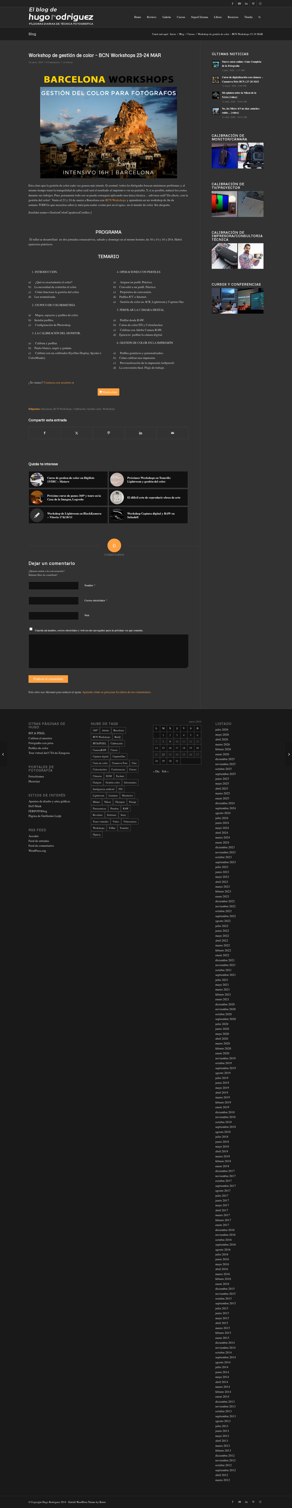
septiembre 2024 (225, 808)
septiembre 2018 (225, 1127)
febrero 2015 (223, 1333)
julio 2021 (221, 980)
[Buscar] (259, 17)
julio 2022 (221, 926)
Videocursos (129, 821)
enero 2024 (222, 842)
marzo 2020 (222, 1043)
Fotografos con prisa (41, 743)
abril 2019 (221, 1092)
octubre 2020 (223, 1014)
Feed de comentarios (41, 845)
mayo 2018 (222, 1146)
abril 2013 (221, 1441)
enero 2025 (222, 798)
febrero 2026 (223, 749)
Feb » (165, 771)
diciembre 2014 (225, 1342)
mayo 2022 (222, 936)
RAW (125, 808)
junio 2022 (222, 931)
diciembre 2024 (225, 803)
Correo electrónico (95, 600)
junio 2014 (222, 1372)
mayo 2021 (222, 984)
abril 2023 (221, 882)
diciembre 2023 (225, 847)
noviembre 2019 (225, 1058)
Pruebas (114, 808)
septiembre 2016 (225, 1244)
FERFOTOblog (38, 811)
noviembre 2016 (225, 1235)
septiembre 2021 (225, 975)
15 (163, 748)
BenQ (117, 737)
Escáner (120, 776)
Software (111, 815)
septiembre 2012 (225, 1470)
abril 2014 (221, 1382)
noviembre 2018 (225, 1117)
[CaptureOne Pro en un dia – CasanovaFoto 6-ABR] (288, 754)
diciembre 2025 (225, 759)
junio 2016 (222, 1259)
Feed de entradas (39, 841)
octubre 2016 (223, 1240)
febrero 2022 (223, 950)
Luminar (113, 795)
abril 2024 (221, 832)
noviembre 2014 (225, 1347)
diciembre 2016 (225, 1230)
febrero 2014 (223, 1392)
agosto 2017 (223, 1190)
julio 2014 (221, 1367)
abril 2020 (221, 1038)
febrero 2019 (223, 1102)
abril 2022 (221, 940)
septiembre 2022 (225, 916)
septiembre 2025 (225, 774)
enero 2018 (222, 1166)
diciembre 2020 (225, 1004)
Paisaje (132, 801)
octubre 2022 (223, 911)
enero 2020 (222, 1053)
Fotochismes (36, 776)
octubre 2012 (223, 1465)
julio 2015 (221, 1308)
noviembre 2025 (225, 764)
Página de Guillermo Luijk (45, 816)
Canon (114, 750)
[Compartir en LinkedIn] (140, 433)
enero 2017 (222, 1225)
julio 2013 (221, 1426)
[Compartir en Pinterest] (109, 433)
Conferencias (118, 769)
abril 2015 (221, 1323)
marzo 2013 (222, 1446)
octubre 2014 (223, 1352)
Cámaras (97, 776)
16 (170, 748)
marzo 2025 (222, 793)
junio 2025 (222, 779)
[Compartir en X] (77, 433)
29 (163, 761)
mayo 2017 (222, 1205)
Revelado (98, 815)
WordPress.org (37, 851)
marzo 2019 (222, 1097)
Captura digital (100, 756)
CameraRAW (99, 750)
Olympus (120, 801)
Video (116, 821)
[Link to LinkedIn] (246, 3)
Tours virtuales (100, 821)
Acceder (34, 836)
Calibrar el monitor (40, 738)
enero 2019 (222, 1107)
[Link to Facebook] (232, 3)
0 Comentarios (53, 62)
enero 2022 (222, 955)
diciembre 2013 (225, 1401)
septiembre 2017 (225, 1186)
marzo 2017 (222, 1215)
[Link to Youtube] (239, 3)
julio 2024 (221, 818)
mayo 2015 (222, 1318)
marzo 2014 (222, 1387)
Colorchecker (100, 769)
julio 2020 (221, 1024)
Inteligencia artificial (103, 789)
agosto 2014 (223, 1362)
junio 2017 (222, 1200)
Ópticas (97, 834)
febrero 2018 (223, 1161)
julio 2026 (221, 729)
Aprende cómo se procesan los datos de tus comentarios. (116, 692)
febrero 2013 (223, 1450)
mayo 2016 (222, 1264)
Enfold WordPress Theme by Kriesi (87, 1502)
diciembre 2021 (225, 960)
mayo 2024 (222, 828)
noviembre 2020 (225, 1009)
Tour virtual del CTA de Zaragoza (49, 753)
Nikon (107, 801)
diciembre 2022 (225, 901)
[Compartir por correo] (172, 433)
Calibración (79, 409)
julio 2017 (221, 1195)
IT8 (121, 789)
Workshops (109, 409)
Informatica (130, 782)
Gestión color (94, 409)
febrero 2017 (223, 1220)
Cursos (69, 62)
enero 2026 (222, 754)
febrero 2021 (223, 994)
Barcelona (46, 409)
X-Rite (112, 828)
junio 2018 (222, 1142)
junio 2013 (222, 1431)
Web (86, 615)
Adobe (105, 730)
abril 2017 (221, 1210)
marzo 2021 (222, 989)
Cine (134, 763)
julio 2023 (221, 867)
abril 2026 (221, 739)
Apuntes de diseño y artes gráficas (49, 801)
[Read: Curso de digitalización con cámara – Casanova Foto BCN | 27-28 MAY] (216, 80)
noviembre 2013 (225, 1406)
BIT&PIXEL (99, 743)
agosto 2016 (223, 1249)
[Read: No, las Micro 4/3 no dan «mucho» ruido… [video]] (216, 111)
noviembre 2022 (225, 906)
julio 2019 (221, 1078)
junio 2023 (222, 872)
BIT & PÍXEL (37, 733)
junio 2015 (222, 1313)
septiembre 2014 (225, 1357)
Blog (32, 34)
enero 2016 (222, 1284)
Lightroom (98, 795)
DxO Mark (35, 806)
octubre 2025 (223, 769)
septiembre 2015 (225, 1303)
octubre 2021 (223, 970)
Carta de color (100, 763)
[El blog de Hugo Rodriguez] (61, 17)
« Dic (156, 771)
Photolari (34, 781)
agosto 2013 (223, 1421)
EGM (109, 776)
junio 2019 (222, 1083)
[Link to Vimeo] (253, 3)
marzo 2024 (222, 837)
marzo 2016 (222, 1274)
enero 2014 (222, 1396)
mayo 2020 (222, 1034)
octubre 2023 (223, 857)
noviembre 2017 (225, 1176)
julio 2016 (221, 1254)
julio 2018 (221, 1136)
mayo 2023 (222, 877)
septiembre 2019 (225, 1068)
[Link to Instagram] (260, 3)
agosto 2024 (223, 813)
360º (95, 730)
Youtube (124, 828)
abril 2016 (221, 1269)
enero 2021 (222, 999)
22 (163, 754)
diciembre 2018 (225, 1112)
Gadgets (97, 782)
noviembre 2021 (225, 965)
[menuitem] (137, 17)
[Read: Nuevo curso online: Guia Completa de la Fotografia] (216, 64)
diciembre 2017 (225, 1171)
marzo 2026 (222, 744)
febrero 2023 (223, 891)
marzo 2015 (222, 1328)
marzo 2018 (222, 1156)
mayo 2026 (222, 734)
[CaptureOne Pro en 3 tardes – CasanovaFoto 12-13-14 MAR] (3, 754)
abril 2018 (221, 1151)
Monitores (127, 795)
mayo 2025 (222, 783)
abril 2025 (221, 788)
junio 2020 (222, 1029)
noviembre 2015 (225, 1294)
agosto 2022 (223, 921)
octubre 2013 (223, 1411)
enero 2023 (222, 896)
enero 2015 (222, 1338)
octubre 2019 (223, 1063)
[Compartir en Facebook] (45, 433)
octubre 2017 (223, 1181)
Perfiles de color (38, 748)
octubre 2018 (223, 1122)
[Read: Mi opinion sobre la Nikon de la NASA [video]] (216, 95)
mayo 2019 (222, 1088)
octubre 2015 (223, 1298)
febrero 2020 (223, 1048)
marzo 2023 (222, 886)
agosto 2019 (223, 1073)
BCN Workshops (115, 200)
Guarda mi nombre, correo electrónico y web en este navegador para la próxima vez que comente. (89, 630)
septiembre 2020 (225, 1019)
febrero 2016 (223, 1279)
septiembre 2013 (225, 1416)
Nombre (90, 585)
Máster (96, 801)
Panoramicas (99, 808)
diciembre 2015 (225, 1288)
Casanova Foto (120, 763)
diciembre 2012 (225, 1455)
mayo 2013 (222, 1436)
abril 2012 (221, 1475)
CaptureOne (119, 756)
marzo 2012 (222, 1480)
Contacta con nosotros (57, 382)
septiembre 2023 (225, 862)
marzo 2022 (222, 945)
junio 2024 (222, 823)
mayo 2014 (222, 1377)
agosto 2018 (223, 1132)
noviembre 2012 (225, 1460)
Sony (123, 815)
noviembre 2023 (225, 852)
